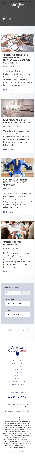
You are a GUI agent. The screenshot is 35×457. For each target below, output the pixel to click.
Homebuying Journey (17, 382)
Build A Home (17, 364)
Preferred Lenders (17, 379)
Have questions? (17, 392)
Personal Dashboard (17, 385)
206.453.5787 (19, 397)
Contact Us (17, 373)
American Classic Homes (17, 347)
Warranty (17, 376)
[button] (30, 5)
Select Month (12, 315)
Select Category (13, 303)
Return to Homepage (17, 5)
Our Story (18, 367)
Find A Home (17, 361)
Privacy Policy (9, 411)
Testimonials (17, 370)
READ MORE (8, 90)
